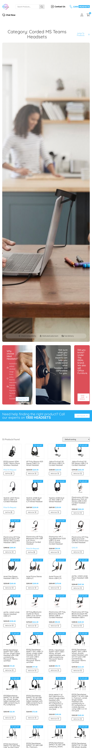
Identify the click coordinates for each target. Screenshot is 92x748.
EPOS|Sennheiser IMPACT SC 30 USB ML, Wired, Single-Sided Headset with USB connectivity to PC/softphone (11, 700)
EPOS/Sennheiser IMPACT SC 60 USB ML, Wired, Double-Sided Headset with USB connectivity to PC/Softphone (34, 700)
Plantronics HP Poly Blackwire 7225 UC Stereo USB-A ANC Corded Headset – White (80, 501)
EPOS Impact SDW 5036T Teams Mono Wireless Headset (11, 463)
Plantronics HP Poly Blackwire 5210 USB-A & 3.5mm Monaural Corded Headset (34, 540)
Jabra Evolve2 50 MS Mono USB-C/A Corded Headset (56, 463)
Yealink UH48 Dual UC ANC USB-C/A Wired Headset (56, 500)
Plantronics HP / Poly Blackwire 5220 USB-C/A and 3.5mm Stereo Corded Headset (57, 540)
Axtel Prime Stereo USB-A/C (34, 577)
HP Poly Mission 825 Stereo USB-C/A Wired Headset (34, 463)
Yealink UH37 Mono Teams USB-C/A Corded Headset (11, 500)
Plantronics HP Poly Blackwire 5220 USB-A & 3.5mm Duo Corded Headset (80, 539)
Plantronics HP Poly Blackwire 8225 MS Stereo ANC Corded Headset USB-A (80, 614)
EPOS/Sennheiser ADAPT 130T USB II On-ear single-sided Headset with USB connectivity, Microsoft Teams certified (11, 655)
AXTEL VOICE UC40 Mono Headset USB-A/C (80, 578)
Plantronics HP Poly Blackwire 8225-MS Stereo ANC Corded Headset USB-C (11, 539)
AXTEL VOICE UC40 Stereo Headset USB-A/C (11, 614)
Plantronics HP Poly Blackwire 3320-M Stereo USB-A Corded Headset (57, 614)
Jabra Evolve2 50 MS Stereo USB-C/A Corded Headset (80, 463)
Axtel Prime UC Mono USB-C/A (55, 577)
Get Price (7, 473)
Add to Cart (31, 473)
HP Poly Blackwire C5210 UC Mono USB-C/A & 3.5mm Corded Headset (33, 614)
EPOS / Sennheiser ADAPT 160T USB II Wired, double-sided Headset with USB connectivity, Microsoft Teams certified (57, 655)
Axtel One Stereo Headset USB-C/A (10, 577)
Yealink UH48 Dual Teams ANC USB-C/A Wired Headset (34, 500)
